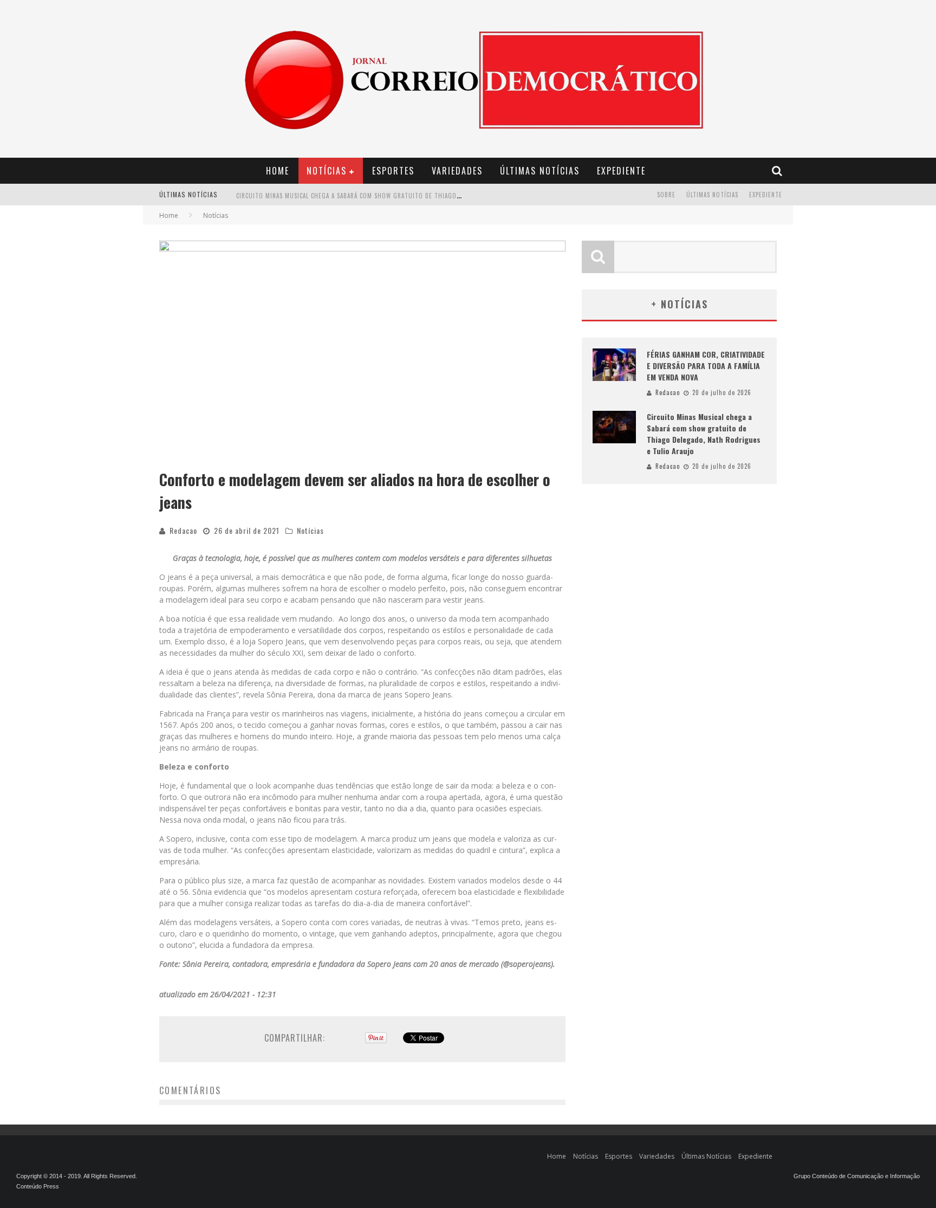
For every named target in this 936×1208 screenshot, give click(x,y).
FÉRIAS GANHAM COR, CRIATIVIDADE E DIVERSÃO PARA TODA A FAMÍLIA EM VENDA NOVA (706, 365)
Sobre (666, 194)
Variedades (457, 170)
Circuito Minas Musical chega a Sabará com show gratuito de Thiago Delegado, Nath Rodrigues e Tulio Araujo (413, 195)
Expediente (621, 170)
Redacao (183, 530)
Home (277, 170)
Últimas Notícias (540, 170)
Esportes (393, 170)
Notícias (327, 170)
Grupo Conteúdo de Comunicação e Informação (857, 1176)
